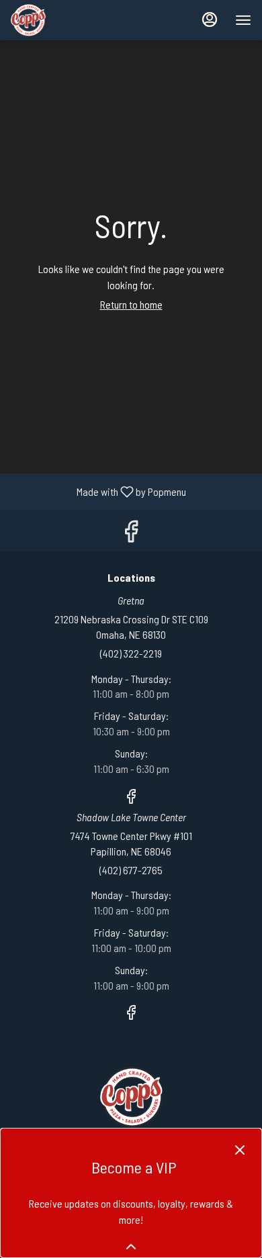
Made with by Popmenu (98, 491)
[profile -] (210, 19)
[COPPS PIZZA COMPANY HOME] (71, 20)
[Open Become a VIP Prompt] (131, 1247)
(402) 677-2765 (131, 869)
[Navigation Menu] (243, 20)
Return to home (131, 304)
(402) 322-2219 (131, 653)
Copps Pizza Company (131, 1097)
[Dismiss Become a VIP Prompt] (240, 1150)
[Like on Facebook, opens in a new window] (131, 534)
